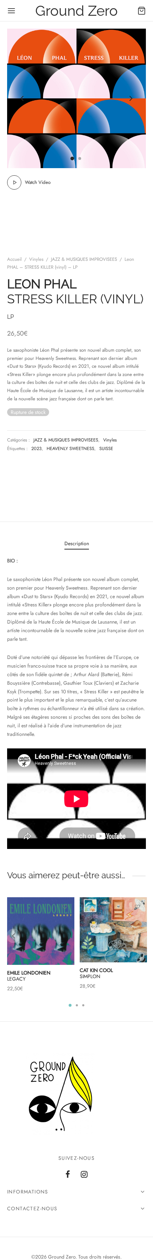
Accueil (14, 259)
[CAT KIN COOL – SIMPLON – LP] (113, 929)
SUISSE (106, 448)
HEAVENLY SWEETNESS (70, 448)
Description (76, 543)
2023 (36, 448)
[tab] (76, 544)
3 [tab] (83, 1005)
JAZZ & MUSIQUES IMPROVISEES (84, 259)
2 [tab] (77, 1005)
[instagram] (84, 1175)
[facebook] (68, 1175)
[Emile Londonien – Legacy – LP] (40, 931)
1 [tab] (70, 1005)
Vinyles (36, 259)
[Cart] (141, 10)
